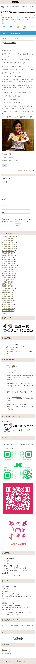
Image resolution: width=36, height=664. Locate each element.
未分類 (4, 313)
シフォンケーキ (10, 344)
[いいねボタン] (4, 165)
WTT (7, 349)
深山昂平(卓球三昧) (29, 170)
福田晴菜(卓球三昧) (8, 271)
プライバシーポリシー (7, 651)
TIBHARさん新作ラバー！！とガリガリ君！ (17, 351)
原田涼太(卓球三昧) (8, 259)
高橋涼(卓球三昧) (7, 280)
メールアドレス (6, 205)
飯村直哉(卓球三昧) (8, 296)
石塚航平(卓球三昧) (8, 263)
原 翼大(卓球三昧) (7, 284)
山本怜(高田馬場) (7, 302)
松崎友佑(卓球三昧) (8, 242)
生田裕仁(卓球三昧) (8, 273)
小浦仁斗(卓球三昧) (8, 278)
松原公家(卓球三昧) (8, 311)
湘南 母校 (9, 347)
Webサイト (5, 212)
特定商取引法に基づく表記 (9, 653)
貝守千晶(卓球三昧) (8, 247)
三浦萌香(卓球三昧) (8, 309)
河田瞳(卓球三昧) (7, 300)
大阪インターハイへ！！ (12, 346)
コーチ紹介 (18, 28)
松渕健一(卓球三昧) (8, 304)
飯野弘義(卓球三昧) (8, 251)
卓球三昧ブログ (6, 294)
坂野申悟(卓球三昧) (8, 286)
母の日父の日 (15, 375)
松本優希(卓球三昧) (8, 298)
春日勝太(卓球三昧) (8, 282)
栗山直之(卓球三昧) (8, 288)
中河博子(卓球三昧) (8, 267)
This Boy (14, 404)
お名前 (4, 199)
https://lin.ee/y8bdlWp (7, 448)
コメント (4, 182)
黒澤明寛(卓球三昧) (8, 306)
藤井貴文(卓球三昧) (8, 244)
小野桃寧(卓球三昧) (8, 292)
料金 (11, 28)
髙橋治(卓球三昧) (7, 290)
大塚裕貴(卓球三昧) (8, 240)
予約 (4, 28)
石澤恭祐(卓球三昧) (8, 249)
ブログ (32, 28)
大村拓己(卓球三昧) (8, 238)
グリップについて (16, 391)
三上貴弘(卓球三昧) (8, 269)
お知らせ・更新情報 (8, 236)
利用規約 (4, 650)
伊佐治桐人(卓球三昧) (8, 265)
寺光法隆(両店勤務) (8, 261)
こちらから (5, 614)
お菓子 (13, 366)
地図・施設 (25, 28)
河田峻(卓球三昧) (7, 257)
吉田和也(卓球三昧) (8, 276)
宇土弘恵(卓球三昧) (8, 253)
